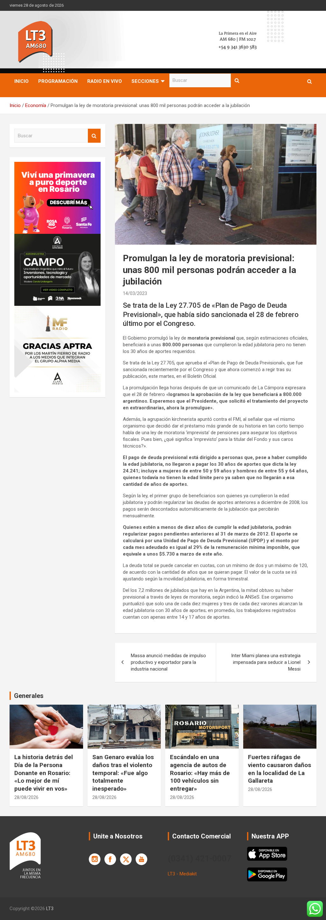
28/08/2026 (26, 797)
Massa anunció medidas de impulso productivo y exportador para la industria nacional (168, 662)
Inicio (21, 81)
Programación (58, 81)
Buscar (237, 80)
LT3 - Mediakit (182, 874)
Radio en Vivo (104, 81)
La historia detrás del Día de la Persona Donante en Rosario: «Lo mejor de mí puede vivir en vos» (43, 772)
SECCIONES (145, 81)
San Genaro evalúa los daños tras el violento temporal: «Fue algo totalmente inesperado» (123, 772)
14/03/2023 (135, 293)
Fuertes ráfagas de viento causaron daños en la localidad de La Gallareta (279, 768)
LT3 (49, 908)
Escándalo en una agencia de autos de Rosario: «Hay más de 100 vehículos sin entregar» (200, 772)
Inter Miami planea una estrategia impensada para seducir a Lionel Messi (266, 662)
